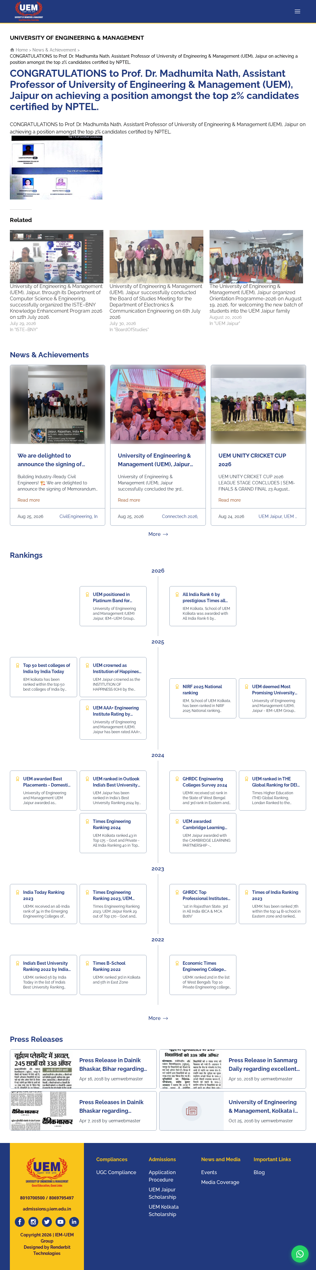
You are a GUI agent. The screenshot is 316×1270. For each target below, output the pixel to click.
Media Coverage (220, 1182)
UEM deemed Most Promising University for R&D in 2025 (273, 692)
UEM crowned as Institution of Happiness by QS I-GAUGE (117, 671)
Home (21, 49)
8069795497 (61, 1198)
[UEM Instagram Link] (33, 1222)
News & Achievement (54, 49)
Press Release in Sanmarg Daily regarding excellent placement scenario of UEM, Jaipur (263, 1065)
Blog (259, 1172)
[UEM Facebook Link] (20, 1222)
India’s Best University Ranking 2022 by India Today (45, 969)
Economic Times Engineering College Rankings (203, 969)
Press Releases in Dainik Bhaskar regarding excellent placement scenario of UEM (111, 1107)
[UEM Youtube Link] (60, 1222)
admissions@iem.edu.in (47, 1208)
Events (209, 1172)
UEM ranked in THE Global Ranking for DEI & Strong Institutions (274, 785)
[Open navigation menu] (298, 11)
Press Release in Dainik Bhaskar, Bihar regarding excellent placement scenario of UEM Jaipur (111, 1065)
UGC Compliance (116, 1172)
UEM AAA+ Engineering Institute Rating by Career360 (116, 714)
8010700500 (32, 1198)
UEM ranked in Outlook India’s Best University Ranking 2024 (116, 785)
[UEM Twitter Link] (47, 1222)
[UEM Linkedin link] (74, 1222)
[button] (300, 1254)
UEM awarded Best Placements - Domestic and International (46, 785)
